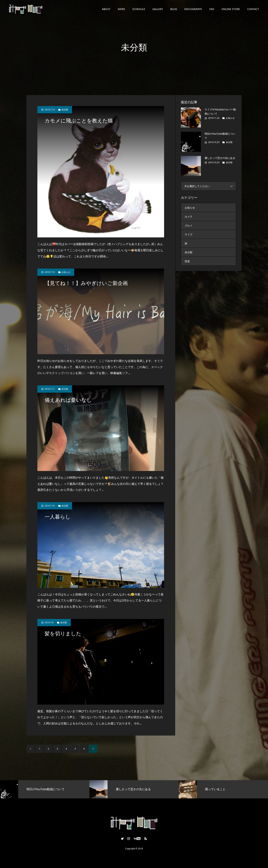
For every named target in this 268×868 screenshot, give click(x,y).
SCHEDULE (138, 9)
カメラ (188, 216)
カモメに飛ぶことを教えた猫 (79, 121)
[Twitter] (122, 838)
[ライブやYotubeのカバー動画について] (191, 117)
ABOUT (106, 9)
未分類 (64, 110)
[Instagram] (129, 838)
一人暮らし (58, 517)
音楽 (187, 261)
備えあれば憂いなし (68, 400)
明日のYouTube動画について (220, 135)
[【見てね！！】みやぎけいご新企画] (100, 311)
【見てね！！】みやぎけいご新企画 (86, 283)
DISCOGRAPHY (193, 9)
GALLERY (157, 9)
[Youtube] (137, 838)
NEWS (121, 9)
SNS (211, 9)
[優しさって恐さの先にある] (191, 166)
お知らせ (65, 272)
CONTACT (253, 9)
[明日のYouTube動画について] (191, 142)
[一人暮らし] (100, 545)
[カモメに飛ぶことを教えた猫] (100, 171)
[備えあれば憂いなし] (100, 428)
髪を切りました (63, 633)
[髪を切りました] (100, 662)
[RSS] (145, 838)
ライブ (188, 234)
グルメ (188, 225)
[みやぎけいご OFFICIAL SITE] (25, 9)
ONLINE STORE (231, 9)
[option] (44, 789)
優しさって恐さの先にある (220, 158)
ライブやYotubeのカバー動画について (220, 111)
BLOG (173, 9)
